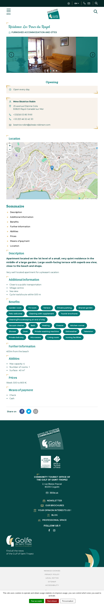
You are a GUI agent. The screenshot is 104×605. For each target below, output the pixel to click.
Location (14, 246)
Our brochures (54, 505)
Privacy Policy (52, 574)
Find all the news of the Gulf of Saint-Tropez (20, 552)
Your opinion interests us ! (54, 510)
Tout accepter (36, 601)
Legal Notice (52, 578)
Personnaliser (67, 601)
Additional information (21, 217)
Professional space (54, 520)
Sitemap (52, 582)
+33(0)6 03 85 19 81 (22, 114)
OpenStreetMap (93, 198)
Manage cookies (52, 571)
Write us (54, 492)
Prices (13, 236)
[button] (52, 168)
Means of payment (20, 241)
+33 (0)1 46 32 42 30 (23, 119)
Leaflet (87, 198)
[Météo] (68, 3)
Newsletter (54, 500)
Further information (20, 226)
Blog (54, 515)
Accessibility (52, 585)
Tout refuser (52, 601)
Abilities (14, 231)
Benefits (14, 222)
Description (16, 212)
